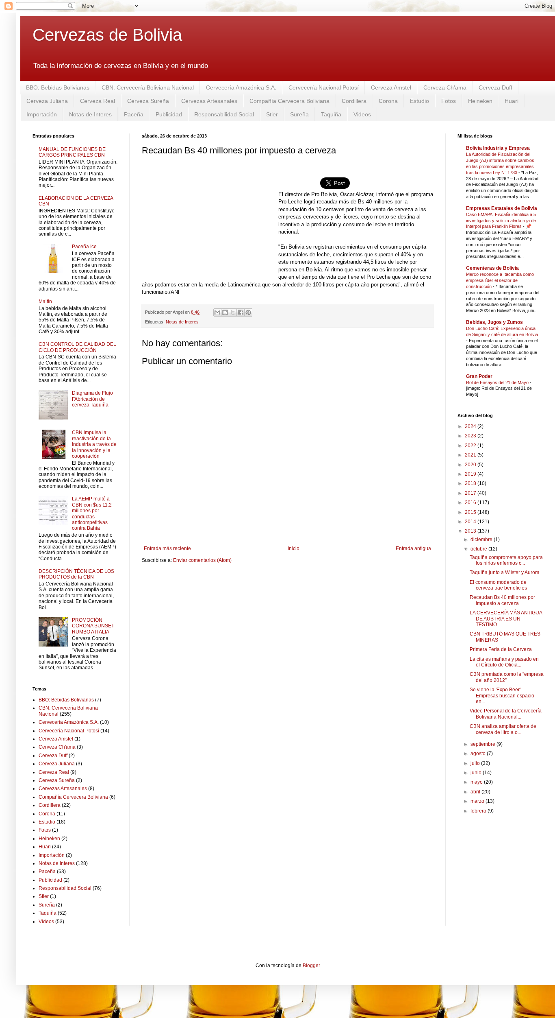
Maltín (45, 301)
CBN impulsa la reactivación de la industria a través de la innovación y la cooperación (94, 444)
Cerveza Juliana (47, 101)
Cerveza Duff (495, 87)
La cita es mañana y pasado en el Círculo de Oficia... (504, 662)
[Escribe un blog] (225, 312)
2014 (471, 521)
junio (476, 773)
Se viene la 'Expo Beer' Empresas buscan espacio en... (502, 695)
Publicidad (169, 114)
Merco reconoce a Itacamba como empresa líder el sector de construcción (500, 280)
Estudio (419, 101)
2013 (471, 531)
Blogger (311, 965)
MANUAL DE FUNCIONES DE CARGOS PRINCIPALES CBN (72, 152)
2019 (471, 474)
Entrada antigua (413, 548)
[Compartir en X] (233, 312)
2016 (471, 502)
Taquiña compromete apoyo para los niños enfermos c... (506, 560)
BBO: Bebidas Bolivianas (57, 87)
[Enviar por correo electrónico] (217, 312)
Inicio (293, 548)
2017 (471, 493)
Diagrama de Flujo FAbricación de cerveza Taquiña (92, 399)
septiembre (483, 744)
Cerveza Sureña (148, 101)
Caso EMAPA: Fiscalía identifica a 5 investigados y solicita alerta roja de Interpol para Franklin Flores (501, 220)
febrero (479, 811)
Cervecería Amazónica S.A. (241, 87)
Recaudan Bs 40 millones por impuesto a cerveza (502, 600)
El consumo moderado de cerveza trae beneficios (498, 585)
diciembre (482, 539)
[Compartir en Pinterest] (248, 312)
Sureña (299, 114)
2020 (471, 464)
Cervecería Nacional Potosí (323, 87)
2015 (471, 512)
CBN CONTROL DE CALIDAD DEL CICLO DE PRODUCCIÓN (77, 347)
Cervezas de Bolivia (107, 34)
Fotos (448, 101)
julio (475, 763)
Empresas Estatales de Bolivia (501, 208)
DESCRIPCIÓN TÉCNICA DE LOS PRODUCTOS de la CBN (76, 574)
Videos (362, 114)
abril (475, 792)
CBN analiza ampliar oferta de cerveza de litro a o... (503, 729)
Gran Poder (479, 376)
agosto (478, 753)
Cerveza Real (97, 101)
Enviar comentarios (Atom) (202, 560)
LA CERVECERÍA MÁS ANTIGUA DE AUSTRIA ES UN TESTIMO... (506, 618)
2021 (471, 455)
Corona (388, 101)
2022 (471, 445)
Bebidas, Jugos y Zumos (494, 322)
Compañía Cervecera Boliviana (289, 101)
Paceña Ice (84, 246)
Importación (41, 114)
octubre (479, 549)
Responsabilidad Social (224, 114)
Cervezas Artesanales (209, 101)
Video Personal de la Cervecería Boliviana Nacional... (506, 713)
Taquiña (331, 114)
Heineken (480, 101)
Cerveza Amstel (391, 87)
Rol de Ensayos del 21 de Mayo (498, 382)
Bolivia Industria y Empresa (498, 148)
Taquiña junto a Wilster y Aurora (505, 572)
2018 (471, 483)
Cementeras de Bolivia (492, 268)
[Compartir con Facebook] (240, 312)
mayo (477, 782)
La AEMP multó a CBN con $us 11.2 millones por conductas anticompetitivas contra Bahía (92, 513)
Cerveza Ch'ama (444, 87)
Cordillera (354, 101)
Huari (511, 101)
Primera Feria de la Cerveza (501, 649)
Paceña (133, 114)
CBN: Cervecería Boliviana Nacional (148, 87)
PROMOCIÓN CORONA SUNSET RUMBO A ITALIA (93, 626)
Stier (272, 114)
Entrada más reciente (167, 548)
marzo (478, 801)
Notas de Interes (90, 114)
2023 (471, 436)
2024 (471, 426)
